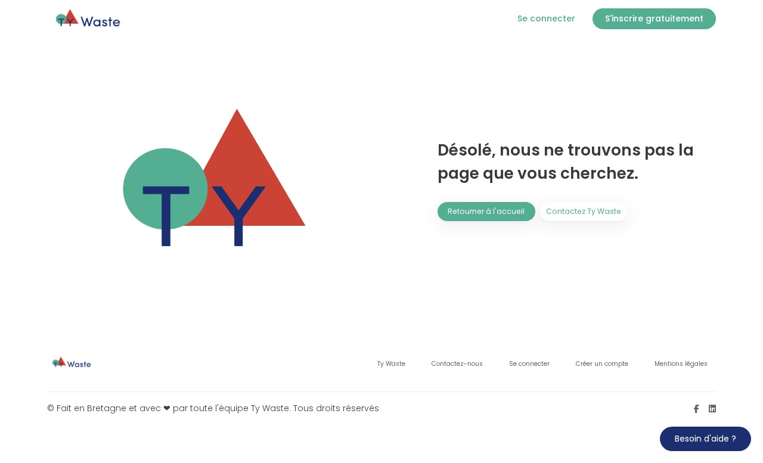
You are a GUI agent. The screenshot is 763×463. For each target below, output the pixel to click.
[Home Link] (89, 18)
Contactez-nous (457, 363)
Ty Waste (391, 363)
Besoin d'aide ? (705, 439)
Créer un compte (602, 363)
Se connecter (529, 363)
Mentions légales (681, 363)
